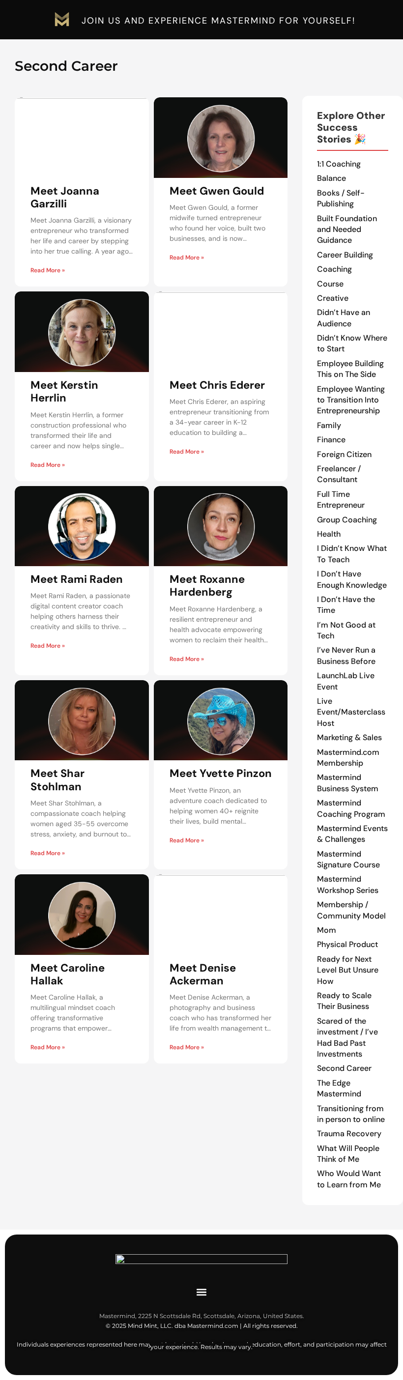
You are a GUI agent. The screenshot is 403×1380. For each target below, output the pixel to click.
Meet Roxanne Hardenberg (207, 585)
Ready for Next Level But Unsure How (347, 970)
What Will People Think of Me (348, 1153)
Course (330, 284)
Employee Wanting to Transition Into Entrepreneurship (351, 400)
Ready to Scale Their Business (344, 1000)
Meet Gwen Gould (217, 191)
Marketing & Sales (349, 737)
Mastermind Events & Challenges (352, 833)
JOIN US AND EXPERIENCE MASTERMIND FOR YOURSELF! (219, 21)
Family (329, 425)
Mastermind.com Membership (348, 757)
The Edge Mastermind (339, 1088)
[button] (202, 1292)
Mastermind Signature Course (348, 859)
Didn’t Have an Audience (343, 317)
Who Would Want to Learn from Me (349, 1178)
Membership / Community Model (351, 909)
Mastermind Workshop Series (347, 884)
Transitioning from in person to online (351, 1113)
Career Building (345, 255)
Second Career (344, 1068)
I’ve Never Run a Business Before (346, 655)
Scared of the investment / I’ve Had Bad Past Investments (347, 1037)
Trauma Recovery (349, 1133)
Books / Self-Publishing (341, 198)
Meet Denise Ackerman (203, 974)
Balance (331, 178)
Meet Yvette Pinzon (221, 773)
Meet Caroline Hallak (67, 974)
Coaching (334, 269)
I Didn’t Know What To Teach (352, 553)
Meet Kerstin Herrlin (64, 391)
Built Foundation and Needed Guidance (347, 229)
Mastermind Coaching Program (351, 808)
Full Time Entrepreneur (341, 499)
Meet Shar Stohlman (57, 779)
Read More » (47, 270)
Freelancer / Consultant (339, 474)
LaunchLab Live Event (345, 680)
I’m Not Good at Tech (346, 630)
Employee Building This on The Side (350, 368)
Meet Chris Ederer (217, 385)
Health (329, 534)
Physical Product (347, 944)
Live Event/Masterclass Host (351, 712)
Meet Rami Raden (76, 579)
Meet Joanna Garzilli (64, 197)
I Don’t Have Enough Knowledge (352, 579)
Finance (331, 439)
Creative (332, 298)
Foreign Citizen (344, 454)
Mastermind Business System (347, 782)
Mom (326, 930)
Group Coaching (347, 520)
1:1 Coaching (339, 164)
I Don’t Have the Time (346, 604)
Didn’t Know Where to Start (352, 343)
